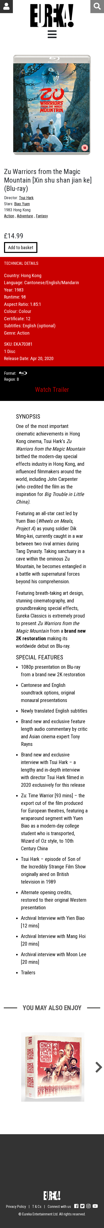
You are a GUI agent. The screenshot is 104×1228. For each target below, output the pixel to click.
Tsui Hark (26, 197)
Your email (27, 1153)
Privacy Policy (16, 1207)
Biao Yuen (22, 203)
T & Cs (36, 1207)
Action (9, 216)
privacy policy (68, 1182)
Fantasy (42, 216)
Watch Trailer (52, 389)
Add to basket (20, 247)
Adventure (25, 216)
